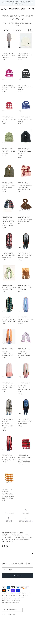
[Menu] (2, 9)
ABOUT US (4, 595)
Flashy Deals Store (10, 614)
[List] (32, 30)
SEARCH (12, 593)
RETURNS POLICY (6, 598)
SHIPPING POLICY (18, 600)
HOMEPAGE (5, 593)
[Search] (6, 9)
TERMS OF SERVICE (18, 598)
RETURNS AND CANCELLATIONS (10, 603)
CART (30, 593)
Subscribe (17, 575)
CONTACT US (13, 595)
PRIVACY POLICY (23, 595)
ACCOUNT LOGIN (22, 593)
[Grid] (29, 30)
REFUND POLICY (6, 600)
